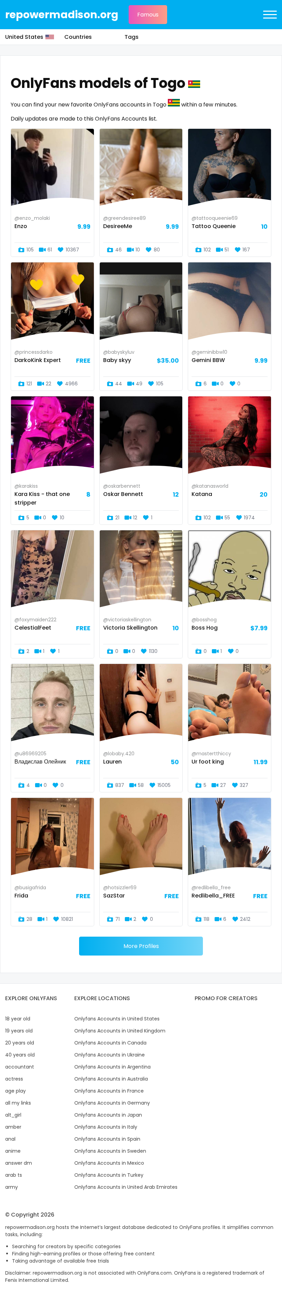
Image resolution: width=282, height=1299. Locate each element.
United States (24, 37)
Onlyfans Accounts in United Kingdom (119, 1030)
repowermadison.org (61, 14)
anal (10, 1139)
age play (15, 1090)
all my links (18, 1102)
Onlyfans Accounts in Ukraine (109, 1054)
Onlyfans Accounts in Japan (108, 1114)
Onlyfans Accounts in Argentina (112, 1066)
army (11, 1187)
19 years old (19, 1030)
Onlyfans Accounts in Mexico (109, 1163)
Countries (78, 37)
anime (13, 1151)
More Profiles (141, 946)
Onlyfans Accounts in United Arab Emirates (125, 1187)
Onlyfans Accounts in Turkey (108, 1175)
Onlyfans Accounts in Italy (105, 1126)
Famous (148, 15)
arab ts (13, 1175)
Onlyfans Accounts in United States (117, 1018)
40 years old (20, 1054)
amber (13, 1126)
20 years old (19, 1042)
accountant (19, 1066)
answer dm (18, 1163)
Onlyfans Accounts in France (109, 1090)
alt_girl (13, 1114)
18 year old (17, 1018)
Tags (131, 37)
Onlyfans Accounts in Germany (112, 1102)
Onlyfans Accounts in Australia (111, 1078)
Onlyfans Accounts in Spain (107, 1139)
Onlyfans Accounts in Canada (110, 1042)
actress (14, 1078)
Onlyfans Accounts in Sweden (110, 1151)
